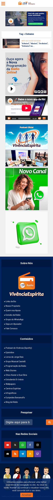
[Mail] (7, 453)
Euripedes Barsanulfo (15, 397)
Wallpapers (11, 384)
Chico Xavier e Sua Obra (16, 375)
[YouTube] (7, 445)
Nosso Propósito (13, 306)
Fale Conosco (12, 328)
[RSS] (15, 453)
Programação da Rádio (16, 366)
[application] (26, 108)
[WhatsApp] (22, 445)
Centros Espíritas (13, 388)
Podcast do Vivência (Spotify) (19, 348)
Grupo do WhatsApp (14, 319)
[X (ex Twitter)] (15, 445)
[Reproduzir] (9, 118)
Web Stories (11, 370)
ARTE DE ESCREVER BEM (31, 41)
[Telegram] (22, 453)
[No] (44, 489)
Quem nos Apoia (13, 310)
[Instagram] (37, 445)
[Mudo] (39, 118)
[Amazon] (30, 453)
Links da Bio (11, 301)
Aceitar (26, 494)
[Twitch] (37, 453)
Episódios (10, 352)
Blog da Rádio (12, 402)
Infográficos (11, 393)
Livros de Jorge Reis (14, 357)
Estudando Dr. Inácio (15, 379)
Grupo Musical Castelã (15, 361)
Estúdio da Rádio (13, 315)
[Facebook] (30, 445)
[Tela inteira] (44, 118)
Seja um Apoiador (14, 324)
